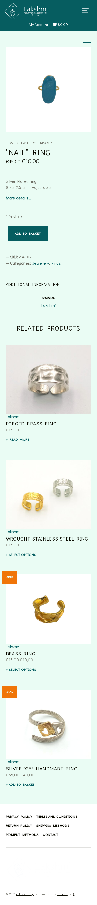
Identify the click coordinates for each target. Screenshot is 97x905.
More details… (18, 197)
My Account (38, 24)
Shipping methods (53, 825)
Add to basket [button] (22, 784)
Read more (19, 439)
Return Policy (19, 825)
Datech (62, 894)
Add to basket (28, 233)
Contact (50, 834)
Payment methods (22, 834)
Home (10, 143)
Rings (44, 143)
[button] (87, 42)
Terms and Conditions (57, 816)
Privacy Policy (19, 816)
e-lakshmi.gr (25, 894)
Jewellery (28, 143)
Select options (22, 554)
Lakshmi (48, 305)
